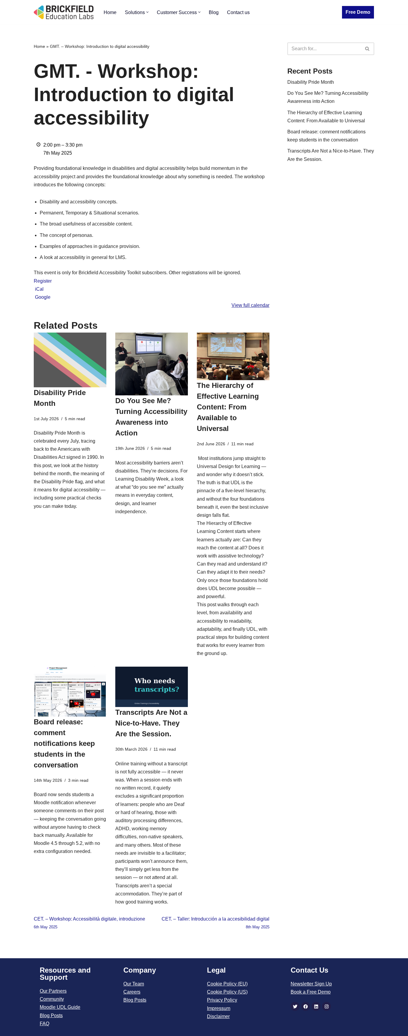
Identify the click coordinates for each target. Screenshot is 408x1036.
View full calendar (250, 305)
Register (43, 281)
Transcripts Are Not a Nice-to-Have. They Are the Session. (151, 723)
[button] (147, 12)
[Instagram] (326, 1006)
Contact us (238, 12)
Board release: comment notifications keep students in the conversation (64, 743)
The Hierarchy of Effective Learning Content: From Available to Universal (228, 406)
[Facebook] (305, 1006)
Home (110, 12)
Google (42, 297)
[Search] (367, 48)
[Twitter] (295, 1006)
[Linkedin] (316, 1006)
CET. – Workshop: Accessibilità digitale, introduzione (89, 922)
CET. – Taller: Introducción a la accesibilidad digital (215, 922)
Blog (214, 12)
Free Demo (358, 12)
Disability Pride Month (310, 82)
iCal (39, 289)
